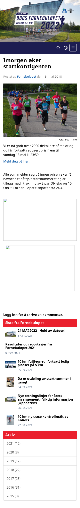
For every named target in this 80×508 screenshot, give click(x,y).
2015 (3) (13, 496)
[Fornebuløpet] (40, 21)
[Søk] (58, 47)
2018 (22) (14, 470)
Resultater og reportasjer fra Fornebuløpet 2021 (28, 346)
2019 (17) (14, 461)
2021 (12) (14, 443)
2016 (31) (14, 487)
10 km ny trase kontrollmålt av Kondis (43, 418)
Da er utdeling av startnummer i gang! (44, 380)
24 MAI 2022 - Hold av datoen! (41, 330)
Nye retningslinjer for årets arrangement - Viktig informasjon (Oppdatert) (45, 399)
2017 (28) (14, 478)
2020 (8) (13, 452)
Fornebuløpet (26, 76)
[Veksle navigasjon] (73, 47)
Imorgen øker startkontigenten (27, 63)
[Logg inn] (65, 47)
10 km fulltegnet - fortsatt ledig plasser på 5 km (43, 363)
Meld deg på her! (16, 161)
